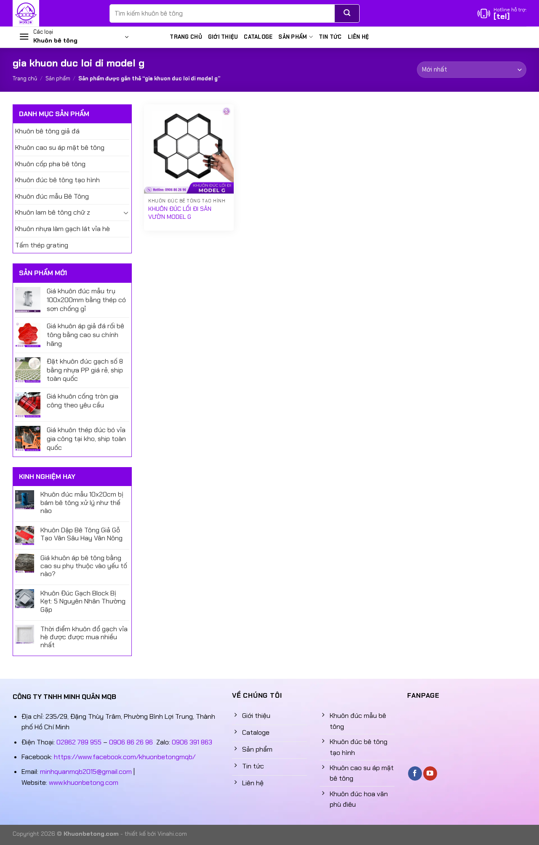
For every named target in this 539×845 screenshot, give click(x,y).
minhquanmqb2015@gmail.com (86, 771)
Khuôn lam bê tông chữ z (52, 212)
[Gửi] (347, 13)
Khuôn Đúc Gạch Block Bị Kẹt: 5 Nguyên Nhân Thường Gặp (82, 601)
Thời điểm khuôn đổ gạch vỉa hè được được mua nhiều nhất (84, 637)
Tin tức (330, 36)
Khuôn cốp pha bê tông (50, 163)
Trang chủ (186, 36)
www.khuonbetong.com (83, 782)
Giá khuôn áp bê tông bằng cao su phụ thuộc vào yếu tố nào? (83, 566)
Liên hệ (358, 36)
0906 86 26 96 (131, 742)
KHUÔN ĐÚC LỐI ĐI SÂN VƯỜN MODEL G (179, 213)
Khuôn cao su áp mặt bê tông (59, 147)
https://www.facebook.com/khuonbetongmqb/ (124, 756)
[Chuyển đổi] (126, 212)
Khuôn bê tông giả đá (47, 131)
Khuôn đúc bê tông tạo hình (57, 179)
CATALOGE (258, 36)
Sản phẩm (292, 36)
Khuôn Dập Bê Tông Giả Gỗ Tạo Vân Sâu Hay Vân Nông (81, 534)
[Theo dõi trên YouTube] (430, 773)
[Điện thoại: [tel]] (502, 13)
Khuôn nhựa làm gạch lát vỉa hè (62, 228)
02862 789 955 (78, 742)
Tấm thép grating (41, 245)
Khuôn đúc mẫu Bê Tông (52, 196)
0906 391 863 (192, 742)
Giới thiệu (223, 36)
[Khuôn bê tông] (55, 13)
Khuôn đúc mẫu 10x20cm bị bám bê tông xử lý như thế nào (81, 502)
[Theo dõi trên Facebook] (415, 773)
